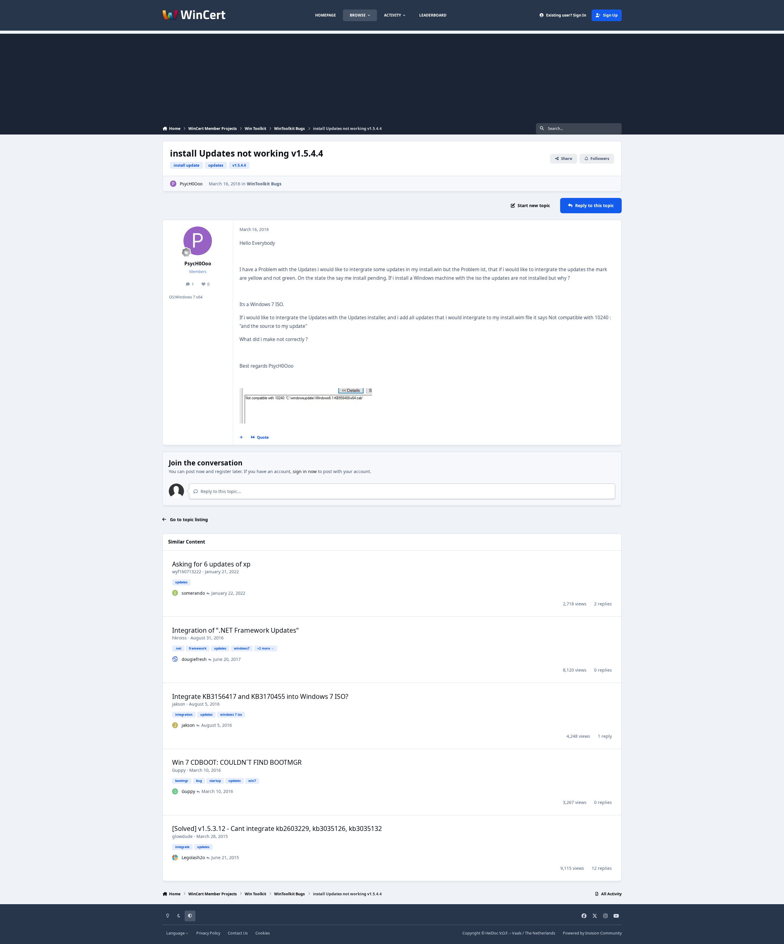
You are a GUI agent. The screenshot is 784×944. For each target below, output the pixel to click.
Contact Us (238, 933)
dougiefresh (194, 659)
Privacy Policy (208, 933)
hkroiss (179, 638)
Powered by (592, 933)
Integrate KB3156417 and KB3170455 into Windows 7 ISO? (260, 696)
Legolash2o (193, 857)
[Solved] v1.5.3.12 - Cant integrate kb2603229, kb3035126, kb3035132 (277, 828)
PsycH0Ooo (191, 184)
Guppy (179, 770)
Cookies (262, 933)
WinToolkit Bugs (264, 184)
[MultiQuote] (241, 437)
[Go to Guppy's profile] (175, 791)
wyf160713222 (186, 571)
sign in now (305, 471)
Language (176, 933)
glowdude (182, 836)
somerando (193, 593)
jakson (178, 704)
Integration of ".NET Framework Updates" (235, 630)
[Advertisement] (392, 76)
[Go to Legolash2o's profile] (175, 858)
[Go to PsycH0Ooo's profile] (173, 183)
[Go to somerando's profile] (175, 593)
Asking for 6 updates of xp (211, 564)
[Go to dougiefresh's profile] (175, 659)
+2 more (263, 648)
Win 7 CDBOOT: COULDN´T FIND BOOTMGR (237, 762)
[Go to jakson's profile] (175, 725)
